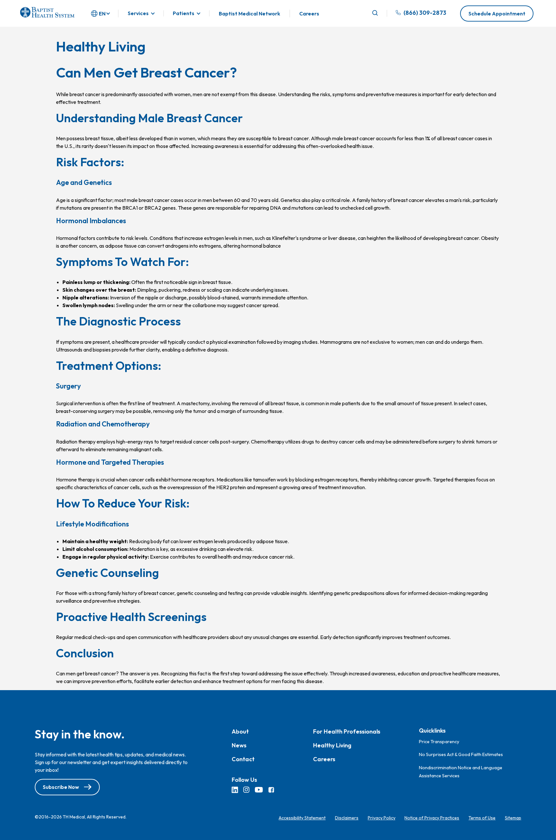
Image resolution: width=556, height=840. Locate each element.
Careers (309, 13)
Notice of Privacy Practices (431, 818)
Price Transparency (439, 741)
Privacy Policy (381, 818)
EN (102, 13)
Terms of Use (482, 818)
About (240, 731)
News (239, 745)
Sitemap (513, 818)
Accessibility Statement (302, 818)
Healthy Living (332, 745)
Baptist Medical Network (249, 13)
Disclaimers (346, 818)
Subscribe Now (61, 787)
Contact (243, 759)
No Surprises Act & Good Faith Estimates (461, 755)
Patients (183, 13)
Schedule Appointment (496, 13)
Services (138, 13)
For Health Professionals (346, 731)
